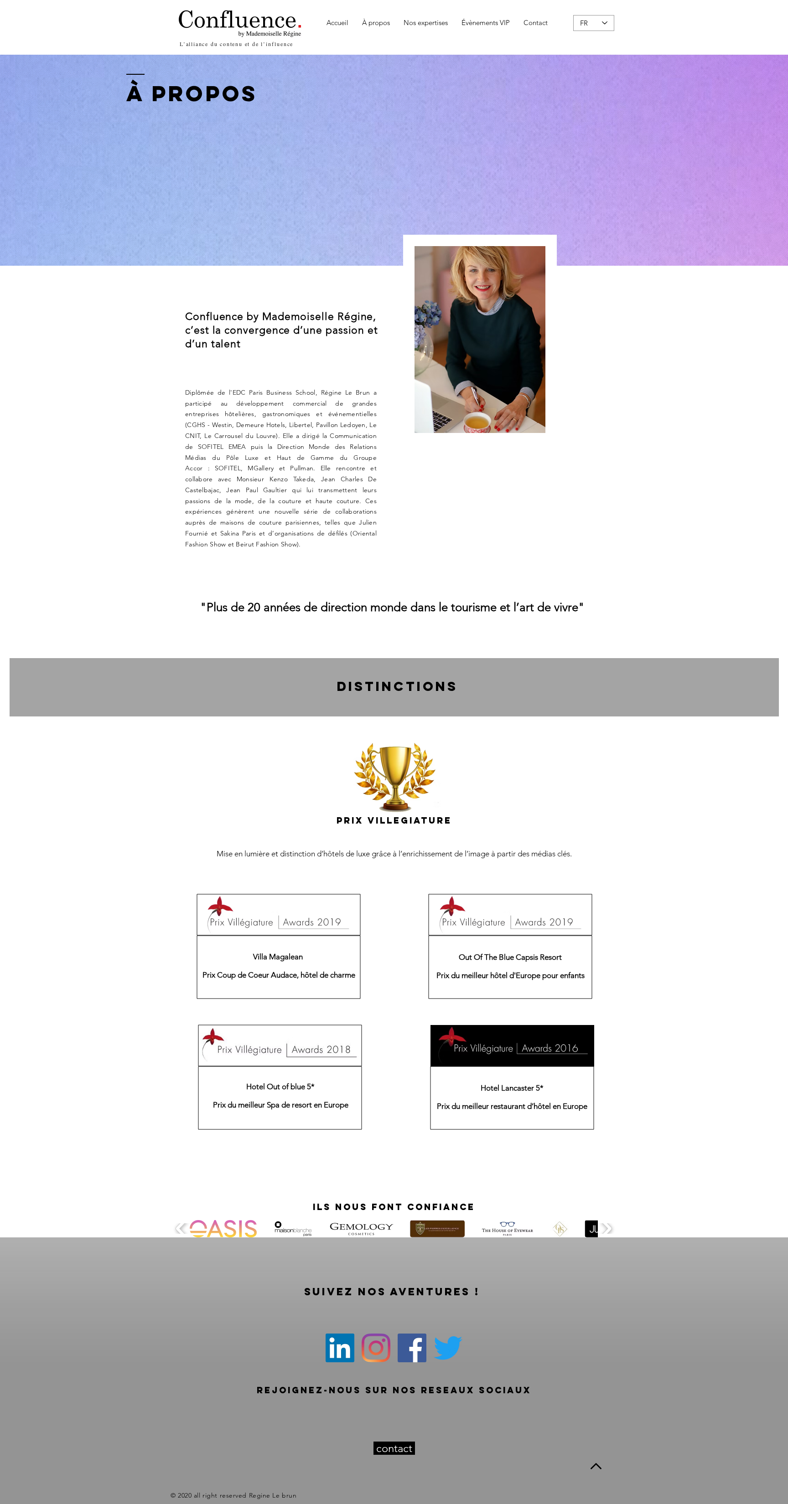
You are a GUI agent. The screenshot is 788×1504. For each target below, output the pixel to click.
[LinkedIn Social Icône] (340, 1348)
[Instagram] (376, 1348)
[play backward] (181, 1228)
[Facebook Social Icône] (412, 1348)
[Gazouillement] (448, 1348)
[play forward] (606, 1228)
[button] (223, 1228)
